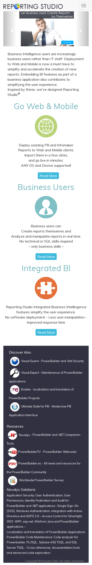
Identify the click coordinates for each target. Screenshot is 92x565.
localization (41, 389)
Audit (61, 500)
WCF (10, 521)
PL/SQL (32, 542)
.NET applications (43, 506)
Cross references (39, 547)
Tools (10, 443)
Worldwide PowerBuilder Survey (41, 480)
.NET (61, 435)
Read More (48, 175)
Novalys (24, 435)
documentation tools (65, 547)
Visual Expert (30, 372)
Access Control (52, 516)
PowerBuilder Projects (24, 398)
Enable (26, 389)
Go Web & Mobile (46, 106)
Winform (40, 521)
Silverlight (75, 516)
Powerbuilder (16, 542)
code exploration (38, 552)
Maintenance (51, 372)
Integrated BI (46, 268)
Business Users (46, 187)
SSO (11, 511)
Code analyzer (64, 537)
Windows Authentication (33, 511)
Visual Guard (30, 361)
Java (51, 521)
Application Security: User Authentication (35, 495)
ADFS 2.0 (32, 516)
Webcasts (70, 451)
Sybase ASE (47, 542)
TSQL (60, 542)
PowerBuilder (50, 361)
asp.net (28, 521)
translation (63, 389)
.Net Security (75, 361)
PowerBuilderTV (29, 451)
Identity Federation (38, 500)
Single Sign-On (68, 506)
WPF (18, 521)
